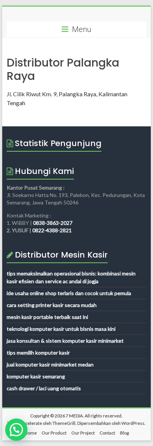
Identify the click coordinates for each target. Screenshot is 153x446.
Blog (124, 433)
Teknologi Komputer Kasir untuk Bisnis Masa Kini (61, 329)
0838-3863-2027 (52, 223)
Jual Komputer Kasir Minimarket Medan (50, 364)
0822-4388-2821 (52, 230)
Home (30, 433)
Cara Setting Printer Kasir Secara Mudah (52, 305)
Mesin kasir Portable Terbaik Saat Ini (47, 317)
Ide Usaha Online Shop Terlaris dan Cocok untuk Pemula (69, 293)
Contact (107, 433)
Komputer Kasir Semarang (36, 376)
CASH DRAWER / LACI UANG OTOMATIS (44, 388)
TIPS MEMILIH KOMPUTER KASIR (38, 352)
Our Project (83, 433)
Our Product (54, 433)
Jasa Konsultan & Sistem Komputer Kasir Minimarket (65, 340)
